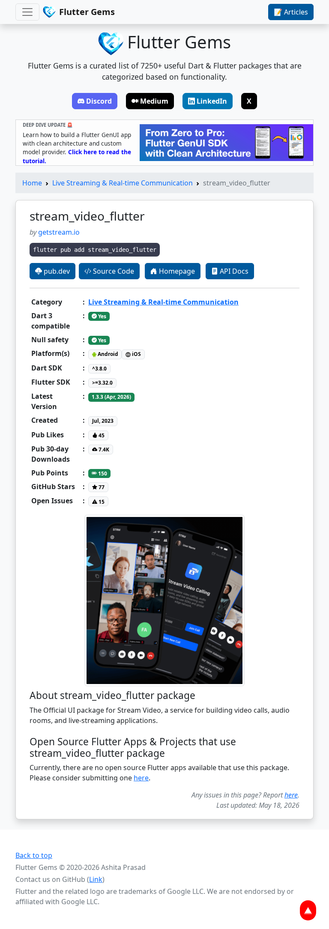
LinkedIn (212, 101)
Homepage (176, 271)
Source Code (112, 271)
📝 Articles (291, 12)
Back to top (33, 855)
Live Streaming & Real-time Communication (122, 183)
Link (95, 879)
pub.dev (56, 271)
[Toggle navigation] (27, 12)
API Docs (233, 271)
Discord (99, 101)
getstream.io (59, 232)
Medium (154, 101)
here (141, 778)
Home (32, 183)
